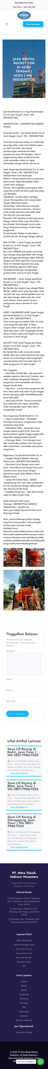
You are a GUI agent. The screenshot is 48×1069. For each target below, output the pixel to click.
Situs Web (10, 701)
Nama (9, 679)
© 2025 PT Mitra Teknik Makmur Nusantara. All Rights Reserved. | (24, 1056)
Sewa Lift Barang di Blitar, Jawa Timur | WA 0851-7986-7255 (22, 785)
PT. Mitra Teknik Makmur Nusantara (24, 875)
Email (9, 690)
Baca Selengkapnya (20, 773)
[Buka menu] (6, 24)
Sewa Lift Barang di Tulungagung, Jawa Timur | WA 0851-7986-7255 (21, 821)
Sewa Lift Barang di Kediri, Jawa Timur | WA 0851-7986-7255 (22, 752)
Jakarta (24, 981)
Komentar (11, 650)
